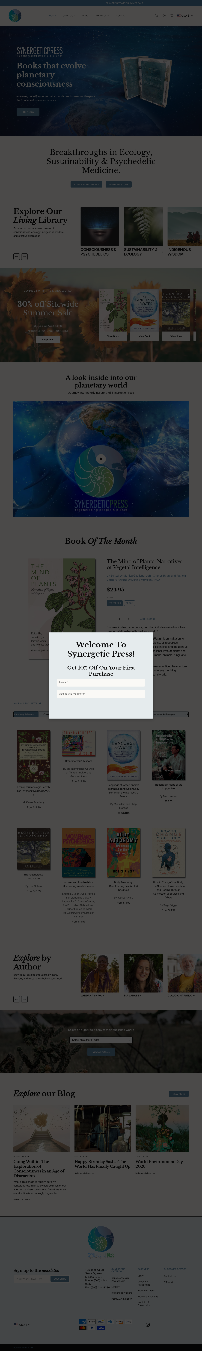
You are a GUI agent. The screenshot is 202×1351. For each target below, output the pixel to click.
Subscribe (99, 707)
